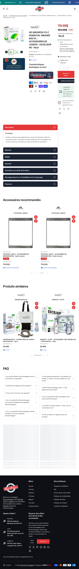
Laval (4, 501)
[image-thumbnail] (11, 52)
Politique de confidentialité (62, 496)
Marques (6, 506)
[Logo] (39, 9)
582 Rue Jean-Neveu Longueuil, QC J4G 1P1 (14, 544)
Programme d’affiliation (61, 486)
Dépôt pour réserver (64, 61)
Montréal (20, 499)
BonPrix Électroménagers (27, 565)
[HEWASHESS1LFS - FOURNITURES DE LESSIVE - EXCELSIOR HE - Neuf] (21, 319)
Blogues (31, 499)
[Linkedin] (30, 551)
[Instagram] (41, 547)
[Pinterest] (37, 547)
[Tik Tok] (44, 547)
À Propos (31, 496)
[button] (7, 8)
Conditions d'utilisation (61, 506)
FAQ (55, 489)
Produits (31, 489)
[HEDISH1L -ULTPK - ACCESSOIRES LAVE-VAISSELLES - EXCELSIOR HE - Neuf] (58, 319)
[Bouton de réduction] (21, 377)
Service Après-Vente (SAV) (62, 493)
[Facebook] (30, 547)
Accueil (5, 15)
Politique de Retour (60, 499)
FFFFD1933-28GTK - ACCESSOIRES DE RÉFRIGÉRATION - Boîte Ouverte (16, 257)
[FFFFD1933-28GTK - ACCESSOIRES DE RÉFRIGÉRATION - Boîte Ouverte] (20, 234)
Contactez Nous (34, 506)
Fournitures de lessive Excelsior (18, 15)
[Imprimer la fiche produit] (44, 91)
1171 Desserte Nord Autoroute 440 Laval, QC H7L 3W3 (15, 533)
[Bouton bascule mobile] (4, 8)
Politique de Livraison (60, 503)
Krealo (47, 565)
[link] (31, 91)
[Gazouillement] (33, 547)
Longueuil (11, 501)
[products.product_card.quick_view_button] (36, 219)
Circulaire (31, 503)
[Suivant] (21, 52)
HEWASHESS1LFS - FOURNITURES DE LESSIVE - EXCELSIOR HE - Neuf (19, 340)
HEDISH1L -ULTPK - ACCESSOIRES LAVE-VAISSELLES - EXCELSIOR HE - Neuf (58, 340)
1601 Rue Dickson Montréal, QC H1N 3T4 (14, 522)
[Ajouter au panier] (36, 223)
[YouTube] (48, 547)
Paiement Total (65, 57)
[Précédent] (6, 52)
